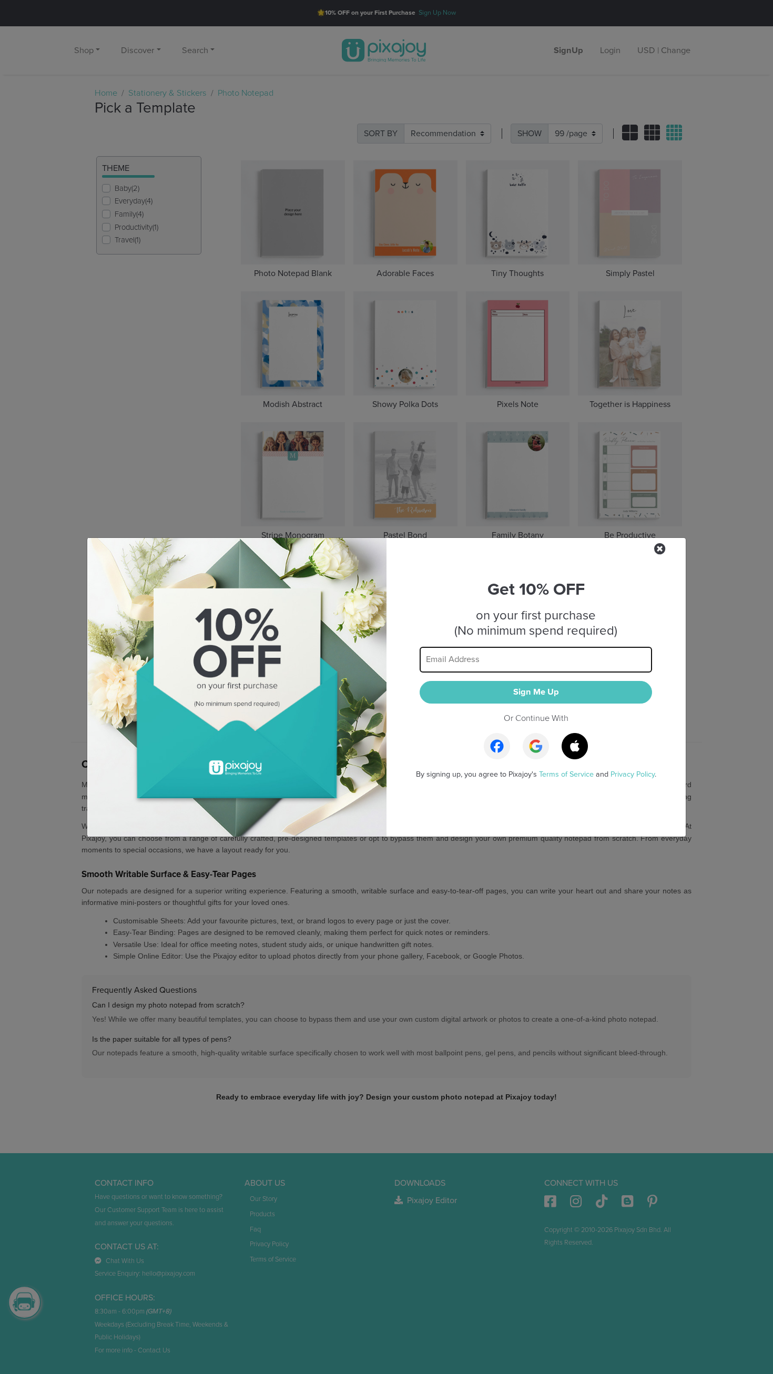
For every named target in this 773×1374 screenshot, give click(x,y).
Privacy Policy (633, 774)
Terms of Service (566, 774)
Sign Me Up (536, 692)
